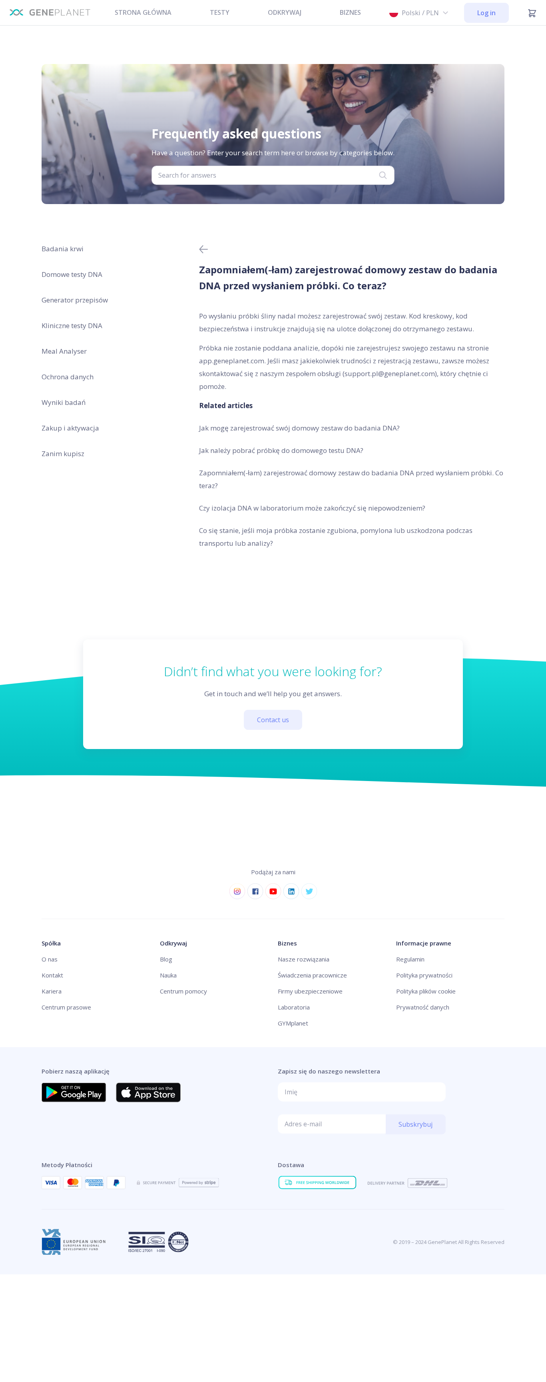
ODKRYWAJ (284, 12)
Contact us (273, 719)
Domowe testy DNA (72, 274)
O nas (50, 959)
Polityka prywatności (424, 975)
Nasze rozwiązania (303, 959)
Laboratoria (294, 1007)
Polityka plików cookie (426, 991)
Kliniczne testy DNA (72, 325)
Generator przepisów (75, 299)
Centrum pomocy (183, 991)
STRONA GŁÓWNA (143, 12)
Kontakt (52, 975)
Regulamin (410, 959)
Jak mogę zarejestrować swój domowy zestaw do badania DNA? (299, 428)
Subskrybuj (415, 1124)
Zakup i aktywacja (70, 428)
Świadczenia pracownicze (312, 975)
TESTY (219, 12)
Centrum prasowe (66, 1007)
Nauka (168, 975)
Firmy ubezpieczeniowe (310, 991)
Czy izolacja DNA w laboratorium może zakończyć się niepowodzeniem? (312, 508)
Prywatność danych (422, 1007)
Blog (166, 959)
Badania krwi (63, 248)
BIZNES (350, 12)
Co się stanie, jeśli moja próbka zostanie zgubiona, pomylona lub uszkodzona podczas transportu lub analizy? (335, 537)
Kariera (52, 991)
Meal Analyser (64, 351)
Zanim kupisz (63, 453)
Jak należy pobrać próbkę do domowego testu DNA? (281, 450)
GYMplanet (293, 1023)
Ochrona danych (68, 376)
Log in (486, 12)
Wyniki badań (64, 402)
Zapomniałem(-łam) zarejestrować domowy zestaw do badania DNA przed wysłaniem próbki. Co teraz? (351, 479)
